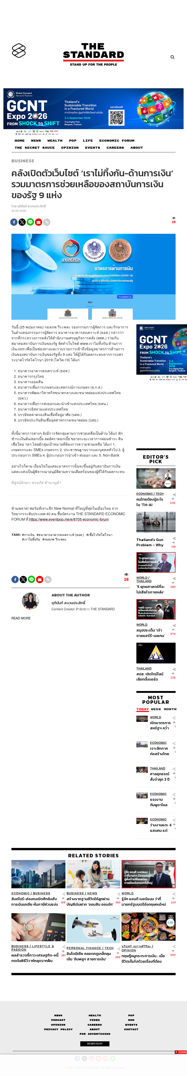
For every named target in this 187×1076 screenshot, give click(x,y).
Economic (144, 494)
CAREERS (115, 147)
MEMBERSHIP (95, 1043)
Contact (131, 1029)
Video (95, 1020)
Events (131, 1025)
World (142, 578)
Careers (95, 1025)
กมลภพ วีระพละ (55, 539)
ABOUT (136, 147)
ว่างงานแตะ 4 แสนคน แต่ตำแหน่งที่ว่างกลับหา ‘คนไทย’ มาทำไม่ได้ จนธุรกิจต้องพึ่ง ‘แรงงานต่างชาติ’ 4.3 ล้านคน (160, 827)
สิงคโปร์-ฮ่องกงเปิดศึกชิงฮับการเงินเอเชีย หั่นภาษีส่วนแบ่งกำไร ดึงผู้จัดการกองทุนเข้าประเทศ (34, 901)
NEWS (36, 140)
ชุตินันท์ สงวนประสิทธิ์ (31, 206)
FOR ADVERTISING (95, 1034)
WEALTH (54, 140)
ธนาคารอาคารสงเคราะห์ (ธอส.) (61, 534)
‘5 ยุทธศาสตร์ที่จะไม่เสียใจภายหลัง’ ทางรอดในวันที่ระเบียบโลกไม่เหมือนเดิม (150, 589)
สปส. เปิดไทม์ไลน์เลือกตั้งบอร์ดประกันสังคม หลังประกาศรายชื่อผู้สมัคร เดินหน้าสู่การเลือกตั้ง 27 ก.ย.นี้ (149, 676)
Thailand (144, 581)
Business (22, 160)
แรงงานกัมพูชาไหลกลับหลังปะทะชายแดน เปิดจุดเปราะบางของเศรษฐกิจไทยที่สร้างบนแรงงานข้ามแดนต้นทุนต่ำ (161, 802)
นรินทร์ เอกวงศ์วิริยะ (136, 946)
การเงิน (29, 534)
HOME (20, 140)
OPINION (70, 147)
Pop (131, 1015)
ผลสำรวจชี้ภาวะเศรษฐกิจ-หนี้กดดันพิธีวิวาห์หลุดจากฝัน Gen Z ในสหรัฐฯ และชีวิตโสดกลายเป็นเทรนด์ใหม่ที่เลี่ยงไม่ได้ (34, 958)
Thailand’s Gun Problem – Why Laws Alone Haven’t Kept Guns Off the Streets (150, 542)
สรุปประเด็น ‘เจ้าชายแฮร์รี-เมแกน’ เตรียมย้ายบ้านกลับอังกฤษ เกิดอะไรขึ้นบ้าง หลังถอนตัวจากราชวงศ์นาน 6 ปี (150, 633)
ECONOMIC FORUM (116, 140)
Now (131, 1020)
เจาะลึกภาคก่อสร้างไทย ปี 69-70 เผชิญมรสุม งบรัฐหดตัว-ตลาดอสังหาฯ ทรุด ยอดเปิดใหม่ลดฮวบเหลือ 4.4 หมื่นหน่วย (160, 751)
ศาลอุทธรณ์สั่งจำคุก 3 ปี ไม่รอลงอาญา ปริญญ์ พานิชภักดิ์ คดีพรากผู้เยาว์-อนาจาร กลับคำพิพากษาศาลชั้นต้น (161, 776)
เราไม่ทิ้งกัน (32, 539)
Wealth (95, 1015)
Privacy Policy (58, 1029)
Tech (160, 494)
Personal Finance (84, 948)
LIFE (88, 140)
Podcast (58, 1020)
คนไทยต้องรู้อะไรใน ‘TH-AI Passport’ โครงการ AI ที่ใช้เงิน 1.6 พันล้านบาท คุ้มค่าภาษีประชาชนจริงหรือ (150, 502)
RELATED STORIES (93, 855)
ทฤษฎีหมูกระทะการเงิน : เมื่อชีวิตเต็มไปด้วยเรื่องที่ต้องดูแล (143, 958)
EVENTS (92, 147)
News (92, 893)
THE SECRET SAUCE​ (35, 147)
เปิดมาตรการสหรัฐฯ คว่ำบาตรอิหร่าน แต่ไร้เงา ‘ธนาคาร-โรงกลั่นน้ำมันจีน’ (160, 725)
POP (72, 140)
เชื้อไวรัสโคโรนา (100, 534)
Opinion (129, 950)
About (95, 1029)
